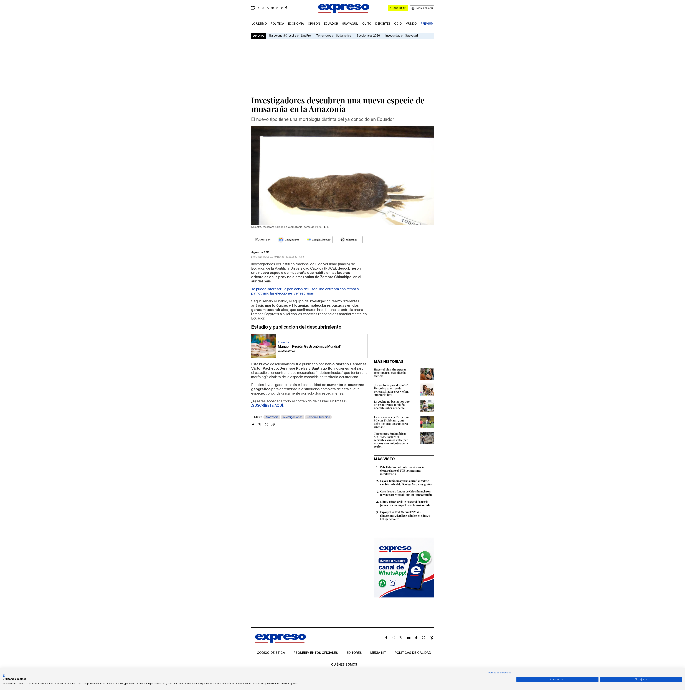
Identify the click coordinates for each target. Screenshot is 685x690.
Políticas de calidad (413, 652)
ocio (398, 23)
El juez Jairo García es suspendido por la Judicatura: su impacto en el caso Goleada (405, 503)
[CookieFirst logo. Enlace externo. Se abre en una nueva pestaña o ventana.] (4, 675)
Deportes (382, 23)
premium (427, 23)
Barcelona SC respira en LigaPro (290, 35)
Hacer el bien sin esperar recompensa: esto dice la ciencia (390, 372)
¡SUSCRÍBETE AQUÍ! (267, 405)
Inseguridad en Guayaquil (401, 35)
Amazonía (271, 417)
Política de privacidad (499, 672)
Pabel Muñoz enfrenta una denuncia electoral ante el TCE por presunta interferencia (402, 470)
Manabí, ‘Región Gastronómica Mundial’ (309, 346)
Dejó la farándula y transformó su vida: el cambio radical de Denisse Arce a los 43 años (406, 482)
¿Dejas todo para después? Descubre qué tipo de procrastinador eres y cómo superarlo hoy (391, 390)
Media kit (378, 652)
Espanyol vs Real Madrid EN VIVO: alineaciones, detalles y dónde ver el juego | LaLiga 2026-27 (405, 515)
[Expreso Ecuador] (280, 641)
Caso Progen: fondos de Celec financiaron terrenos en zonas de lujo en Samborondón (406, 493)
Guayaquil (350, 23)
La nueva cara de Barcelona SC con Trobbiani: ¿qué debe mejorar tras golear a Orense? (391, 422)
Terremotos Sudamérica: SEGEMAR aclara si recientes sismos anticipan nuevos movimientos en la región (391, 440)
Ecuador (331, 23)
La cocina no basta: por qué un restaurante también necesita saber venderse (392, 405)
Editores (354, 652)
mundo (411, 23)
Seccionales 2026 (368, 35)
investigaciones (293, 417)
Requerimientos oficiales (316, 652)
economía (296, 23)
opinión (314, 23)
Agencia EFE (260, 252)
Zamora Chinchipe (318, 417)
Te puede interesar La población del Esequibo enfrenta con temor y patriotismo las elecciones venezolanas (305, 291)
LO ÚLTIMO (259, 23)
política (277, 23)
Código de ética (271, 652)
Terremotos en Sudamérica (333, 35)
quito (366, 23)
